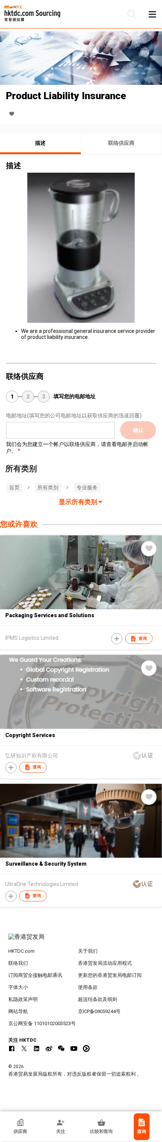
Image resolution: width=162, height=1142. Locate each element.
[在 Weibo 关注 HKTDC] (49, 1048)
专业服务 (87, 487)
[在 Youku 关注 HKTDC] (86, 1048)
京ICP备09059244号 (99, 1011)
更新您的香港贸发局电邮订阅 (110, 975)
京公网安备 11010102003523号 (42, 1023)
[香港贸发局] (81, 941)
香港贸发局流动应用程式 (105, 963)
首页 (14, 487)
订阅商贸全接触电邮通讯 (35, 975)
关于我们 (88, 951)
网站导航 (18, 1011)
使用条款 (88, 987)
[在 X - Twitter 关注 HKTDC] (24, 1048)
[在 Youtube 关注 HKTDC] (73, 1048)
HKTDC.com (21, 951)
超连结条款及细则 (97, 999)
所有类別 (47, 487)
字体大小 (18, 987)
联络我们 (18, 963)
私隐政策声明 (23, 999)
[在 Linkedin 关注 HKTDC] (36, 1048)
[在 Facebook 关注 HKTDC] (11, 1048)
